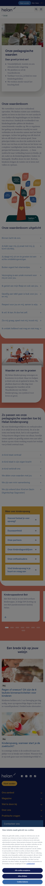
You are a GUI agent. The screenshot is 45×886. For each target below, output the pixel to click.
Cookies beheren (22, 882)
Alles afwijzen (22, 876)
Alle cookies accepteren (22, 870)
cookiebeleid (30, 864)
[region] (22, 856)
